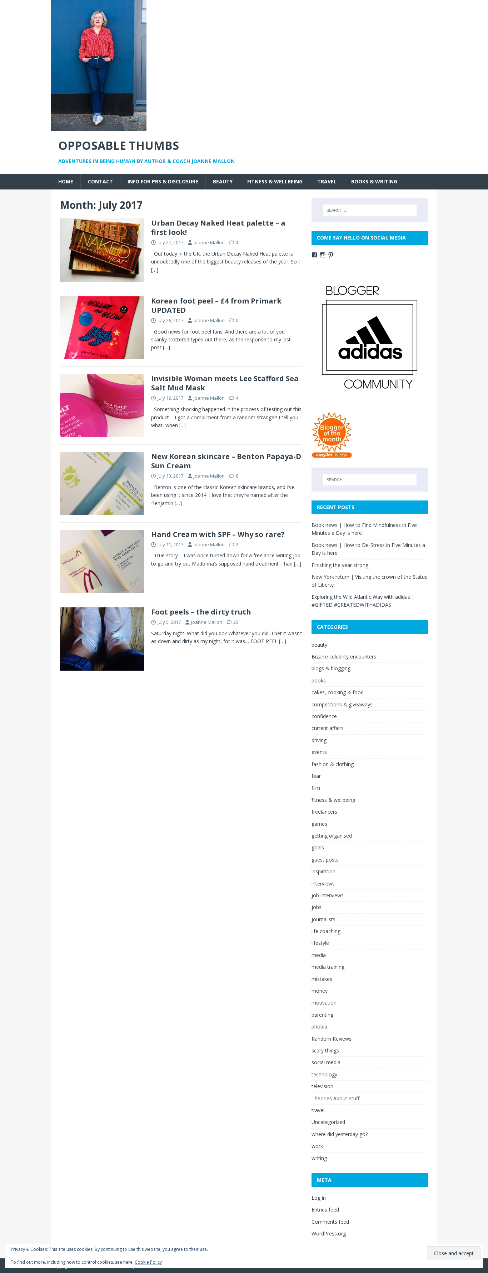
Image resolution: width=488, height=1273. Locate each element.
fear (316, 776)
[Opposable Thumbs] (98, 126)
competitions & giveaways (342, 704)
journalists (323, 919)
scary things (325, 1050)
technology (324, 1074)
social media (326, 1062)
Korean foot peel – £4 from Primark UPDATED (216, 305)
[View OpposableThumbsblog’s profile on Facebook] (314, 255)
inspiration (323, 871)
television (322, 1086)
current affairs (328, 728)
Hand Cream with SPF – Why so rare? (218, 534)
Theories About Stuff (335, 1098)
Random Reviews (332, 1038)
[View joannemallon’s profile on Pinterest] (331, 255)
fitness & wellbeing (275, 181)
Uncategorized (328, 1122)
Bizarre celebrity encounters (344, 656)
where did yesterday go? (340, 1134)
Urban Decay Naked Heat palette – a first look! (218, 227)
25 (235, 622)
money (320, 990)
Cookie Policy (148, 1262)
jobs (317, 907)
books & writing (374, 181)
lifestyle (320, 942)
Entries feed (325, 1209)
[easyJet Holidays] (332, 454)
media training (328, 966)
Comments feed (330, 1221)
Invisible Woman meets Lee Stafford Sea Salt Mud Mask (225, 383)
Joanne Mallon (209, 242)
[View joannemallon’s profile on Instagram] (322, 255)
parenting (322, 1014)
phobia (319, 1026)
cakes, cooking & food (338, 692)
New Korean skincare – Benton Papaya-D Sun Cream (226, 461)
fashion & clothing (333, 764)
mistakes (322, 979)
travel (327, 181)
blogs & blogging (331, 668)
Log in (319, 1197)
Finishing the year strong (340, 565)
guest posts (325, 859)
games (319, 823)
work (317, 1146)
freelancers (324, 811)
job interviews (328, 895)
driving (319, 740)
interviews (323, 883)
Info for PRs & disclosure (163, 181)
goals (318, 847)
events (319, 752)
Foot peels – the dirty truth (201, 612)
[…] (154, 269)
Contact (100, 181)
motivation (324, 1002)
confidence (324, 716)
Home (65, 181)
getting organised (332, 835)
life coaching (326, 931)
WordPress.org (329, 1233)
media (319, 955)
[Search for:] (369, 210)
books (319, 680)
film (316, 787)
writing (319, 1158)
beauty (223, 181)
